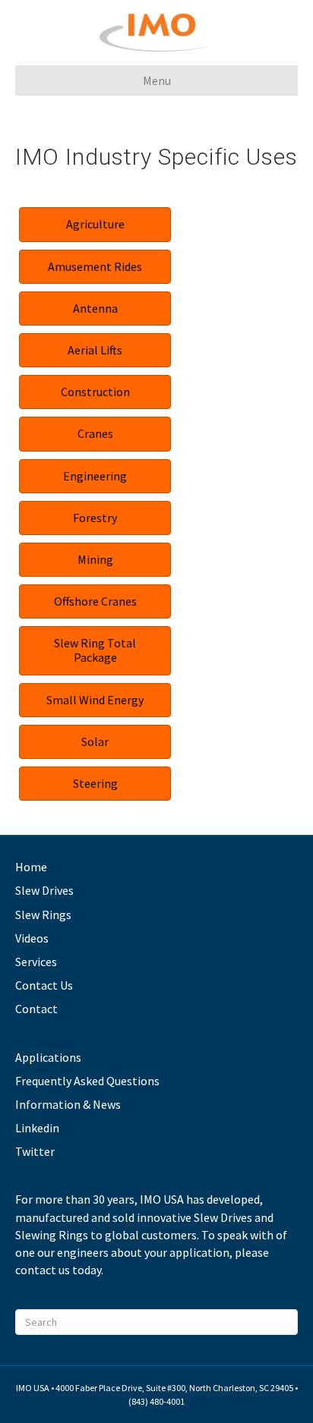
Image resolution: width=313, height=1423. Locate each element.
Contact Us (44, 985)
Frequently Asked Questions (87, 1080)
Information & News (68, 1104)
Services (36, 961)
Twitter (35, 1151)
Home (31, 866)
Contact (36, 1008)
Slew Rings (43, 914)
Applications (48, 1057)
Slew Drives (44, 890)
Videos (32, 938)
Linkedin (37, 1127)
